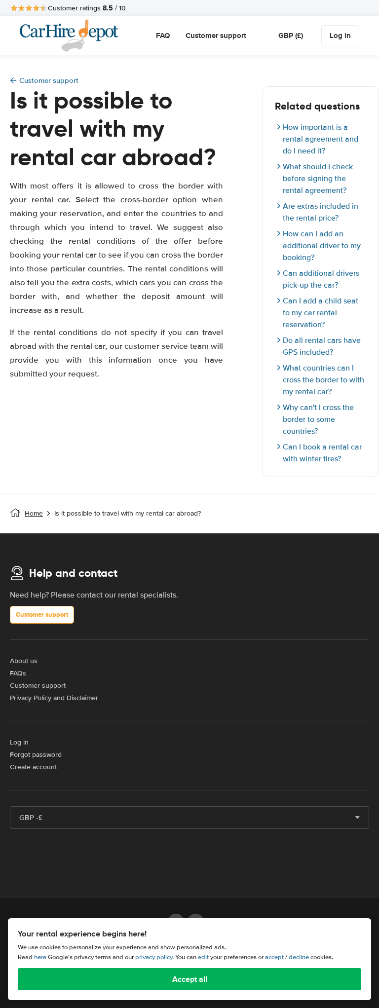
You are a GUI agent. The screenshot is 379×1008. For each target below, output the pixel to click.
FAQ (163, 35)
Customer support (216, 35)
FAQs (18, 673)
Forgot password (36, 754)
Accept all (189, 979)
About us (24, 661)
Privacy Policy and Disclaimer (54, 698)
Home (34, 513)
